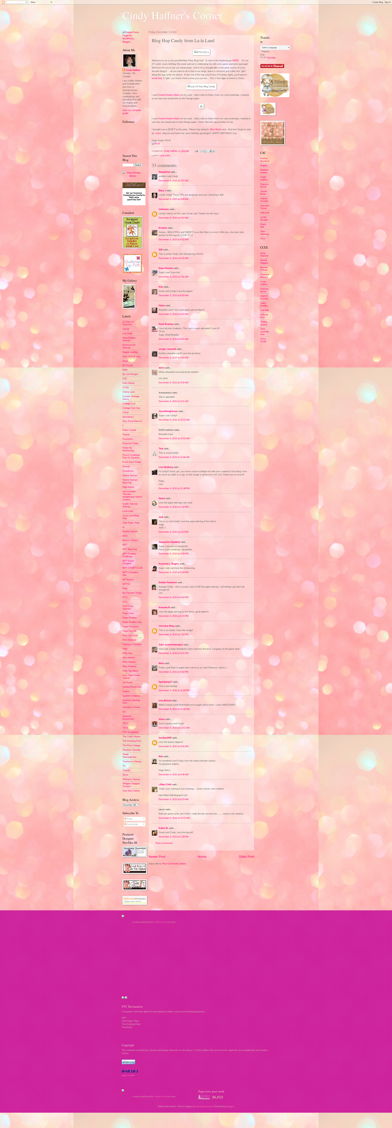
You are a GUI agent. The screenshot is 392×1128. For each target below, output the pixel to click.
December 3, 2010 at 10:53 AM (174, 438)
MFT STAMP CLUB (132, 568)
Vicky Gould (263, 340)
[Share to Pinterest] (213, 151)
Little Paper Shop (131, 522)
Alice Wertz (215, 129)
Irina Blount (165, 700)
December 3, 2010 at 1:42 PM (173, 507)
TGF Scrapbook (131, 732)
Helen (162, 305)
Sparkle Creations (131, 696)
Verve (125, 775)
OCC (125, 597)
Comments (132, 824)
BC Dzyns (128, 365)
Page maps (128, 613)
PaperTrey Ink (130, 631)
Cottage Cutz (129, 403)
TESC (126, 728)
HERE (235, 60)
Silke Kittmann (264, 232)
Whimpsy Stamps (131, 779)
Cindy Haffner (171, 151)
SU (124, 711)
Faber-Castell (129, 430)
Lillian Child (165, 784)
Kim (161, 287)
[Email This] (202, 151)
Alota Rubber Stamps (129, 339)
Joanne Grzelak (264, 199)
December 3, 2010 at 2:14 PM (173, 532)
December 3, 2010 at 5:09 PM (173, 572)
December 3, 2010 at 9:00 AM (173, 357)
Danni (162, 498)
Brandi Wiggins (264, 261)
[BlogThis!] (205, 151)
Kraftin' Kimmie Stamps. (130, 505)
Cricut (125, 412)
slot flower (128, 682)
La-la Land (165, 155)
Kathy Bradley (264, 304)
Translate (271, 58)
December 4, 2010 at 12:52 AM (174, 728)
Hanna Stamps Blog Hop (130, 481)
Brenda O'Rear (264, 268)
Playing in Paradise (132, 644)
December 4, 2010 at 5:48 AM (173, 774)
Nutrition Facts (161, 922)
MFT (125, 545)
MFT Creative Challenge (129, 555)
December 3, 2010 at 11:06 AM (174, 457)
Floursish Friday (131, 443)
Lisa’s (158, 133)
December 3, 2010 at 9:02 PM (173, 672)
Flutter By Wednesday (128, 449)
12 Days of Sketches (128, 323)
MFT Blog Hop (130, 549)
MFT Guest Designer (128, 562)
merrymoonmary (204, 1106)
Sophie (126, 691)
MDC (125, 536)
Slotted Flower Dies (132, 687)
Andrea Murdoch (264, 159)
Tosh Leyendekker (264, 331)
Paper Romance (131, 626)
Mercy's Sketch (130, 540)
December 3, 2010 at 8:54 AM (173, 339)
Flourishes (128, 439)
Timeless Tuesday (132, 750)
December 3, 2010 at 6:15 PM (173, 616)
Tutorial (126, 770)
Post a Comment (164, 843)
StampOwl (164, 172)
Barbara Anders (264, 171)
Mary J (162, 190)
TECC (126, 723)
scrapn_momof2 (167, 349)
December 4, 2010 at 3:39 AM (173, 746)
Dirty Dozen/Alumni (132, 421)
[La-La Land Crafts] (274, 96)
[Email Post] (196, 151)
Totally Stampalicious (130, 755)
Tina (161, 448)
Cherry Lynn (129, 392)
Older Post (246, 856)
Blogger (230, 1106)
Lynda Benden (264, 218)
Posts (129, 819)
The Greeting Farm (132, 741)
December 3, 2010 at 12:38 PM (174, 488)
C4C (125, 378)
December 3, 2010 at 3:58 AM (173, 199)
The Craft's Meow (131, 736)
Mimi (161, 663)
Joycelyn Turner (264, 207)
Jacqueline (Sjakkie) (169, 542)
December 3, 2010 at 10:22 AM (174, 420)
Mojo (125, 588)
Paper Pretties (130, 617)
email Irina (157, 78)
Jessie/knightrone (168, 411)
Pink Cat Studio (130, 635)
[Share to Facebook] (210, 151)
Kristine (163, 228)
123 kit (126, 329)
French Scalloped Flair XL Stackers (131, 456)
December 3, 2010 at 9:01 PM (173, 653)
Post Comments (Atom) (174, 863)
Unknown (164, 209)
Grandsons (128, 471)
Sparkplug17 (165, 682)
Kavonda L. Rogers (169, 564)
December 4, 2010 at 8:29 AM (173, 799)
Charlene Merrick (264, 275)
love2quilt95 (165, 738)
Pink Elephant (129, 640)
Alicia (162, 719)
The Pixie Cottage (131, 745)
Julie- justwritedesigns (171, 644)
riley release (129, 657)
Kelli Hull (264, 213)
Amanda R (164, 607)
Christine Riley (166, 626)
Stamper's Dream (131, 707)
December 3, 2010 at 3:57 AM (173, 180)
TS (124, 766)
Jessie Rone (263, 192)
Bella (125, 369)
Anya (125, 361)
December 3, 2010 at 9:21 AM (173, 401)
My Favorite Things (132, 593)
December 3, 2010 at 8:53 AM (173, 314)
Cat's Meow (128, 383)
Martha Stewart (130, 531)
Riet (161, 756)
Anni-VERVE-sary (132, 356)
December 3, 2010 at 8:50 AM (173, 295)
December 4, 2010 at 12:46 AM (174, 709)
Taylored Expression (128, 717)
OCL (125, 602)
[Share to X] (207, 151)
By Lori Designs (130, 374)
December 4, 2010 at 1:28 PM (173, 836)
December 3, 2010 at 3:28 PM (173, 553)
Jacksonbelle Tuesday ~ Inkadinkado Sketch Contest (132, 495)
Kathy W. (163, 828)
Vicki (262, 238)
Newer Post (157, 856)
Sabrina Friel (264, 316)
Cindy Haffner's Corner (173, 15)
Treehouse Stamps (132, 761)
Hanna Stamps (130, 475)
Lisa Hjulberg (166, 467)
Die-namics (128, 417)
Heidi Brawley (166, 324)
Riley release (129, 662)
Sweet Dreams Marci (169, 95)
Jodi (161, 517)
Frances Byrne (264, 185)
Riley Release (129, 666)
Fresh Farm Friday (132, 462)
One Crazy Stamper (128, 607)
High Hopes (128, 487)
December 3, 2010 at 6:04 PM (173, 597)
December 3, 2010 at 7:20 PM (173, 634)
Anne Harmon (264, 254)
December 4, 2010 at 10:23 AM (174, 818)
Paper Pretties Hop (132, 622)
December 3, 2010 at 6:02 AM (173, 239)
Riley (125, 649)
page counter (128, 1075)
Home (202, 856)
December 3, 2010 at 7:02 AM (173, 277)
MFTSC (126, 584)
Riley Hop (127, 653)
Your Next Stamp (131, 791)
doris (161, 368)
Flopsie (126, 434)
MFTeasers (128, 579)
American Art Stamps (129, 346)
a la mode (127, 333)
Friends (126, 466)
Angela (263, 165)
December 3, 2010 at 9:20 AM (173, 382)
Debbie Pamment (168, 582)
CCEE (126, 387)
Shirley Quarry (263, 323)
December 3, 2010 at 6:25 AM (173, 258)
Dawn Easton (166, 268)
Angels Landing (130, 352)
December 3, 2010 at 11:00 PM (174, 690)
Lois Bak (264, 310)
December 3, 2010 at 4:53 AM (173, 218)
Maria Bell (263, 225)
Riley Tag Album (131, 671)
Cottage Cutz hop (131, 408)
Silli (161, 249)
